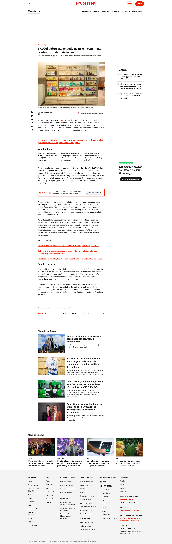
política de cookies (55, 541)
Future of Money (51, 499)
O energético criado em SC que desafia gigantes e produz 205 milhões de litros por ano (131, 86)
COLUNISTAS (32, 525)
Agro (104, 511)
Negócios (34, 11)
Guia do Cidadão (66, 482)
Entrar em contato (126, 500)
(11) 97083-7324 (129, 528)
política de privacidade (69, 541)
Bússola (82, 492)
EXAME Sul (83, 489)
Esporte (48, 488)
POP (47, 506)
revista (105, 482)
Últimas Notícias (33, 485)
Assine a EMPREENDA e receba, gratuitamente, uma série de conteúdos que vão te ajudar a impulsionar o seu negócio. (70, 141)
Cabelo (68, 308)
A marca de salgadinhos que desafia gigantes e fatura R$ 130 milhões (131, 77)
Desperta (105, 497)
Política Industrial (86, 514)
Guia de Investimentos (68, 489)
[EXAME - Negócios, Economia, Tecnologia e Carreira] (86, 3)
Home (39, 45)
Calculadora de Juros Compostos (67, 509)
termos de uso (42, 541)
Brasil (30, 494)
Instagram (123, 488)
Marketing (49, 484)
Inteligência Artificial (32, 513)
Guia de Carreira (66, 492)
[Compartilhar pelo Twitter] (32, 126)
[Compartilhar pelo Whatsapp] (32, 112)
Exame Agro (50, 492)
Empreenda (106, 514)
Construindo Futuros (87, 496)
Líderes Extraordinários (88, 507)
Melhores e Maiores (86, 522)
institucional (32, 541)
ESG (29, 505)
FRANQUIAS (116, 12)
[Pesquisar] (33, 3)
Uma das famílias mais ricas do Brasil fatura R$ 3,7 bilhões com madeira (131, 96)
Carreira (31, 498)
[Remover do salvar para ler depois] (32, 134)
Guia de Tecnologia (66, 485)
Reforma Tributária (86, 482)
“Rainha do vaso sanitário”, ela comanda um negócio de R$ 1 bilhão (68, 245)
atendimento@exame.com (129, 510)
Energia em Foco (85, 499)
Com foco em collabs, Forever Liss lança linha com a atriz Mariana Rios (70, 259)
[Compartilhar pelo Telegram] (32, 123)
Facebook (123, 492)
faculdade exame (109, 477)
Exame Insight (33, 509)
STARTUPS (105, 12)
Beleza (61, 308)
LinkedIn (123, 484)
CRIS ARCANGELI (138, 12)
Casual (48, 481)
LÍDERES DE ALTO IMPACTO (34, 490)
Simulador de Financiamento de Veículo (65, 516)
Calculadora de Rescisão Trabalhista (67, 503)
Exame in (105, 489)
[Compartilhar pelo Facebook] (32, 116)
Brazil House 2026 (86, 485)
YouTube (123, 481)
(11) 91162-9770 (129, 502)
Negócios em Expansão (87, 530)
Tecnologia (49, 495)
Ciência (48, 502)
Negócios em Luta (86, 510)
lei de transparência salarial (87, 541)
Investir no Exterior (86, 503)
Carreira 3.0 (106, 493)
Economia (31, 502)
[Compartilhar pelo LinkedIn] (32, 119)
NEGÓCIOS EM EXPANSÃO (91, 12)
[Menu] (29, 3)
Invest (30, 518)
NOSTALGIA (126, 12)
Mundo (48, 477)
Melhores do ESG (85, 526)
